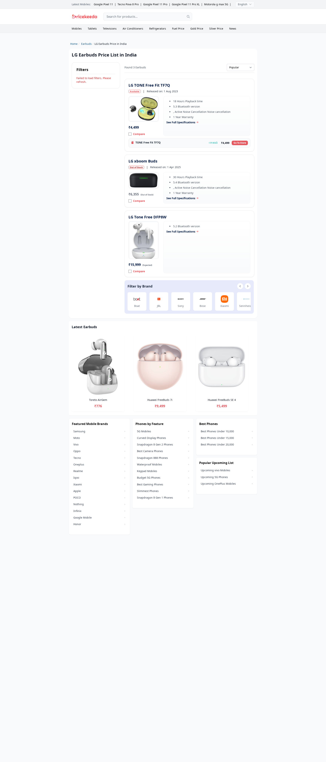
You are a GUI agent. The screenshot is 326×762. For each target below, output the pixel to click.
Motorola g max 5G (216, 4)
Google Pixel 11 (103, 4)
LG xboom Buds (142, 161)
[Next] (254, 374)
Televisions (110, 28)
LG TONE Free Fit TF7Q (149, 85)
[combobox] (147, 17)
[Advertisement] (226, 16)
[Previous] (72, 374)
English (242, 4)
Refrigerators (157, 28)
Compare (139, 134)
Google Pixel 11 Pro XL (186, 4)
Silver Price (216, 28)
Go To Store (240, 142)
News (232, 28)
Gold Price (196, 28)
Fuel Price (178, 28)
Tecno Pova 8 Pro (128, 4)
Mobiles (77, 28)
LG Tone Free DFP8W (147, 217)
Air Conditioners (133, 28)
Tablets (92, 28)
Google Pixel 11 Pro (155, 4)
